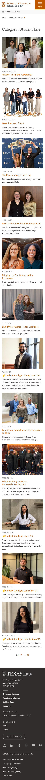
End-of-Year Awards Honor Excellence (20, 326)
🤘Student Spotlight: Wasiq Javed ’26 (20, 375)
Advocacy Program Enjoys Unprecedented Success (15, 483)
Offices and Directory (11, 694)
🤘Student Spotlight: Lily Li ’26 (17, 536)
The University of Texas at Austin (20, 754)
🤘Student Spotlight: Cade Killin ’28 (20, 590)
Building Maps (8, 702)
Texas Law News (13, 11)
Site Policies (7, 775)
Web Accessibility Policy (12, 771)
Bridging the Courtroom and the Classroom (17, 277)
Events (5, 729)
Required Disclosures (13, 759)
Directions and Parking (11, 698)
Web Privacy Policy (10, 767)
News (5, 725)
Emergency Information (12, 763)
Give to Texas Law (14, 736)
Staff (28, 715)
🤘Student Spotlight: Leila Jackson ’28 (21, 639)
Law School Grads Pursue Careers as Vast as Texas (22, 431)
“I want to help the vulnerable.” (17, 74)
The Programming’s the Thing (16, 175)
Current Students (9, 715)
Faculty (21, 715)
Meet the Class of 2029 (13, 123)
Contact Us (7, 706)
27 (28, 655)
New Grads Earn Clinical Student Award (21, 223)
